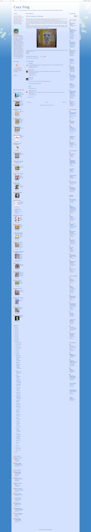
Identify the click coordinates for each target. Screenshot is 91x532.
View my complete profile (18, 57)
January (17, 450)
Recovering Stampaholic (17, 184)
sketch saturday (18, 493)
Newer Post (29, 102)
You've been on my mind (21, 282)
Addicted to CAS (18, 478)
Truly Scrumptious (47, 25)
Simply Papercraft (72, 398)
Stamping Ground (18, 100)
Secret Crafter (18, 427)
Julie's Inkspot (17, 280)
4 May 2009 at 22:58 (32, 88)
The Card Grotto (18, 92)
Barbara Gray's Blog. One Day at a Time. (19, 233)
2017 (16, 328)
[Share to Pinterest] (45, 56)
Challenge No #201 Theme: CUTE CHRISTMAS (73, 78)
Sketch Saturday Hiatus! (19, 494)
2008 (16, 452)
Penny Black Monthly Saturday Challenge (73, 30)
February (17, 448)
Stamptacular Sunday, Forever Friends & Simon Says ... (18, 367)
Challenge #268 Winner (19, 465)
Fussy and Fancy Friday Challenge (73, 390)
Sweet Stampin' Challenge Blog (18, 472)
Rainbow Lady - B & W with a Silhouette (18, 389)
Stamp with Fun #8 (18, 363)
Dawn (30, 77)
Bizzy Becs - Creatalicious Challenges (72, 67)
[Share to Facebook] (44, 56)
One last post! (72, 315)
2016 (16, 330)
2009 (16, 341)
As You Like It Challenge (72, 224)
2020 (16, 327)
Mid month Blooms (73, 25)
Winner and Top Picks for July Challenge (72, 53)
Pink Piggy (17, 165)
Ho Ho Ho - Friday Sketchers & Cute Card (18, 430)
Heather (30, 69)
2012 (16, 336)
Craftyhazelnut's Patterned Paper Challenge (73, 92)
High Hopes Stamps (72, 169)
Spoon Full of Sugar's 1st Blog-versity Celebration (18, 397)
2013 (16, 335)
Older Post (64, 102)
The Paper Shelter (72, 248)
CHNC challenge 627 (18, 510)
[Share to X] (43, 56)
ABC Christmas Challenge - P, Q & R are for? (73, 234)
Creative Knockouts (72, 287)
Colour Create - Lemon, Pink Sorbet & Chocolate (18, 381)
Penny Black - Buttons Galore (18, 401)
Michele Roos (31, 90)
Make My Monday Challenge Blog (73, 113)
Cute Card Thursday (18, 422)
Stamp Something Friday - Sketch (18, 377)
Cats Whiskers (17, 271)
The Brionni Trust (36, 58)
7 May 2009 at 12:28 (32, 94)
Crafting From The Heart (72, 137)
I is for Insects (72, 356)
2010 (16, 339)
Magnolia (30, 58)
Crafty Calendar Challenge (73, 51)
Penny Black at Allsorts (72, 24)
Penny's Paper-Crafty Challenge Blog (73, 256)
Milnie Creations (18, 224)
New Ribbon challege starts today (72, 336)
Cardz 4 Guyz (72, 153)
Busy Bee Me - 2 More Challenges (18, 437)
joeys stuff (17, 263)
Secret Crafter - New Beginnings (18, 393)
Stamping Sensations (72, 60)
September (18, 347)
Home (47, 102)
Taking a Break (72, 371)
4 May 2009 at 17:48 (32, 75)
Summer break (72, 399)
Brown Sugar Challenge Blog (73, 376)
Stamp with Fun (18, 443)
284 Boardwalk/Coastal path (73, 115)
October (17, 345)
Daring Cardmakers (72, 370)
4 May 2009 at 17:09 (32, 67)
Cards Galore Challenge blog (72, 43)
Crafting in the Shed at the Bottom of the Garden (19, 252)
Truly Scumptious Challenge (18, 434)
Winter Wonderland (72, 84)
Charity (61, 21)
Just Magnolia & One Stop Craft (18, 385)
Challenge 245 (72, 138)
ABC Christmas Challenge (72, 232)
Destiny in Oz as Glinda (21, 226)
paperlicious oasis (18, 242)
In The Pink (72, 327)
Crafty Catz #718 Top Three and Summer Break (72, 363)
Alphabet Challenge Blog (73, 355)
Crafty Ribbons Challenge (72, 334)
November (18, 344)
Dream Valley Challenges (72, 122)
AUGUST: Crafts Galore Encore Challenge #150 (72, 45)
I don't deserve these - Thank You (18, 415)
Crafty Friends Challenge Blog (18, 504)
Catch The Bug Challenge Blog (18, 519)
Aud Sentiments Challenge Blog (73, 304)
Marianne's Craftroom (19, 161)
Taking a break (72, 271)
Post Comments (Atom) (49, 105)
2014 (16, 333)
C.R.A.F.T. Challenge (71, 280)
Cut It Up (71, 345)
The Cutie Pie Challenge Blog (73, 76)
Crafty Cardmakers (72, 127)
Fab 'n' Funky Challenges (72, 240)
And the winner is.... (73, 177)
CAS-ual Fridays (73, 383)
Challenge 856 (17, 485)
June (17, 352)
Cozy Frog (21, 7)
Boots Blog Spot (18, 135)
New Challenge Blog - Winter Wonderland (18, 359)
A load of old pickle (18, 315)
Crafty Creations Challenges (73, 262)
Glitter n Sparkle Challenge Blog (18, 464)
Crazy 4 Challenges (18, 513)
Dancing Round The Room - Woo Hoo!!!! (18, 372)
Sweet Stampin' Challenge (21, 176)
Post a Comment (31, 97)
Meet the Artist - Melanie (21, 236)
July (17, 350)
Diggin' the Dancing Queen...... (18, 411)
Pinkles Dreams (18, 307)
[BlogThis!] (41, 56)
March (17, 447)
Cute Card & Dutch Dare (18, 404)
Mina (30, 63)
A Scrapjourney (18, 152)
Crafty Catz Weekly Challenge (73, 361)
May (17, 353)
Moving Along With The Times (73, 297)
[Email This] (40, 56)
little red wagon (73, 199)
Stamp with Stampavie (18, 356)
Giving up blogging (18, 162)
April (17, 445)
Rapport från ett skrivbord (18, 144)
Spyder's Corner (18, 118)
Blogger (50, 529)
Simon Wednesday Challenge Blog (73, 207)
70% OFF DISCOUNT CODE (22, 202)
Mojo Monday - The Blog (72, 143)
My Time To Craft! (18, 488)
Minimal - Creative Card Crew (18, 418)
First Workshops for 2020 (21, 186)
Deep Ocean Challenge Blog (73, 188)
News (16, 505)
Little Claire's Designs (72, 102)
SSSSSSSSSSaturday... (21, 265)
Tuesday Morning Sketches (73, 176)
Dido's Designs (18, 126)
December (18, 342)
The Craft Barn (17, 200)
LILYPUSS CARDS (18, 192)
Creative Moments (71, 217)
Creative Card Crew (18, 441)
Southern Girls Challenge (72, 320)
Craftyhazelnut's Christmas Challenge (19, 509)
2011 (16, 338)
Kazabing (16, 34)
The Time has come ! (18, 520)
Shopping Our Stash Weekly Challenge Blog (73, 161)
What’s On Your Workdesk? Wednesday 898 (21, 103)
